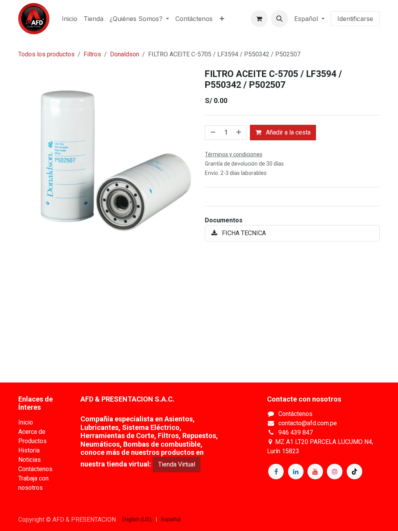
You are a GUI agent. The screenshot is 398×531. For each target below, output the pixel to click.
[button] (279, 18)
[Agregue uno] (239, 133)
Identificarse (355, 19)
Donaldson (124, 54)
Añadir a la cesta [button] (287, 132)
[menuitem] (69, 18)
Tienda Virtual (176, 464)
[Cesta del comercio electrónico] (259, 18)
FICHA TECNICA (243, 233)
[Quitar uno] (212, 133)
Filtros (92, 54)
